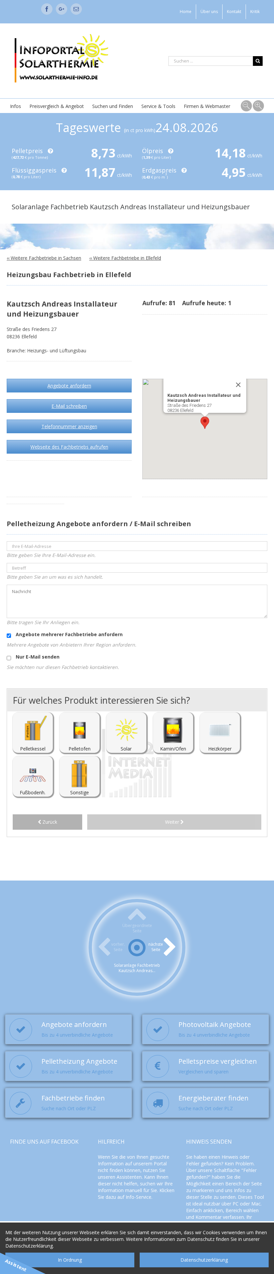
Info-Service (138, 1197)
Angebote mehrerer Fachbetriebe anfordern (68, 634)
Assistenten (129, 1177)
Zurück (49, 822)
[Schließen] (238, 385)
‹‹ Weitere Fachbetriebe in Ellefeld (125, 258)
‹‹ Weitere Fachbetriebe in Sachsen (44, 258)
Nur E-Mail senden (36, 657)
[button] (205, 423)
